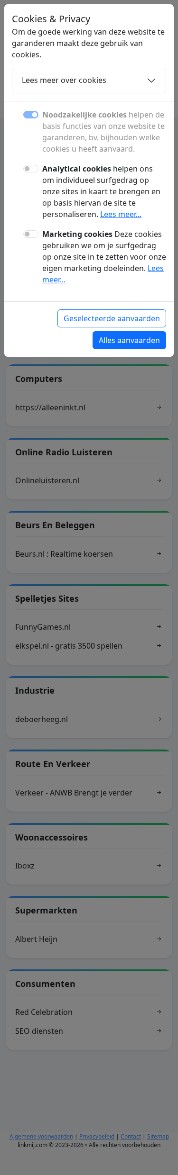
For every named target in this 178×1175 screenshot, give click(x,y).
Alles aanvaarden (129, 340)
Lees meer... (120, 214)
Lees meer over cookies (64, 80)
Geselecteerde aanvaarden (112, 318)
